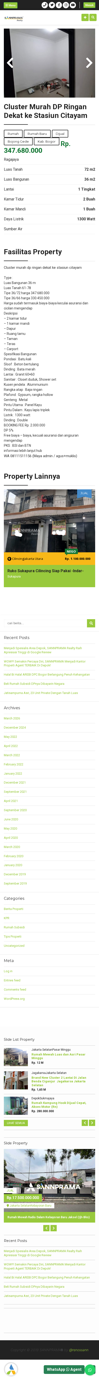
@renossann (78, 1350)
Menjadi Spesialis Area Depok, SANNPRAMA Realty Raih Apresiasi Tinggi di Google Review (43, 650)
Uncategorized (14, 946)
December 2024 (15, 727)
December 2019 (15, 874)
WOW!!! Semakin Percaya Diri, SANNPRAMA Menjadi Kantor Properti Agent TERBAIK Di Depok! (45, 663)
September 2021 (15, 792)
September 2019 (15, 883)
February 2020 (13, 856)
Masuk (89, 5)
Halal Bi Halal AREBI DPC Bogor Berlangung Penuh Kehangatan (47, 674)
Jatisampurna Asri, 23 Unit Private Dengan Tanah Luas (41, 693)
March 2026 (12, 718)
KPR (6, 918)
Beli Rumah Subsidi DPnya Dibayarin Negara (34, 684)
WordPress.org (14, 999)
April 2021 (11, 801)
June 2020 (11, 819)
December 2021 (15, 782)
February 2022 (13, 764)
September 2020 (15, 810)
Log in (8, 971)
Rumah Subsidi (14, 927)
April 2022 (11, 746)
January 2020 (13, 865)
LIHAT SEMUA (16, 1123)
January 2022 (13, 773)
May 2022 (10, 737)
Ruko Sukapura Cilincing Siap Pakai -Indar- (45, 571)
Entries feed (12, 980)
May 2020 (10, 828)
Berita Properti (13, 909)
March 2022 (12, 755)
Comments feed (15, 989)
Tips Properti (12, 936)
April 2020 (11, 838)
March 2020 (12, 847)
